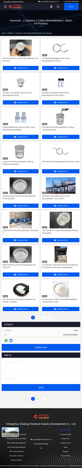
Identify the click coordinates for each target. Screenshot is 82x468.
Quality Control (66, 443)
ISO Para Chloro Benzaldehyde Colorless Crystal (60, 162)
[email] (11, 340)
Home (4, 33)
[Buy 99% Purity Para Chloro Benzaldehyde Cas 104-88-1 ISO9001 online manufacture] (21, 289)
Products (11, 33)
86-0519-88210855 (72, 1)
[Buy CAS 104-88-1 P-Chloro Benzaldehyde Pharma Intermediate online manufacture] (60, 220)
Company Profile (65, 434)
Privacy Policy (65, 456)
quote (71, 6)
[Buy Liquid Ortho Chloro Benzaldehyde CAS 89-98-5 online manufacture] (21, 220)
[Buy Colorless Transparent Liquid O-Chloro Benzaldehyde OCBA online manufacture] (21, 82)
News (65, 447)
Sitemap (65, 451)
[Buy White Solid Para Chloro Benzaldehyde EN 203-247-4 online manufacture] (21, 254)
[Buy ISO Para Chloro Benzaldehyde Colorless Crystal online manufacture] (60, 151)
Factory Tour (65, 438)
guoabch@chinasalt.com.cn (49, 1)
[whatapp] (6, 340)
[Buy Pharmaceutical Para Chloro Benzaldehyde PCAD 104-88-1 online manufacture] (21, 185)
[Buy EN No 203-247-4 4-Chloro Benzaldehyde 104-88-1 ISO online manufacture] (21, 48)
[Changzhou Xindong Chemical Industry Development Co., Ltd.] (15, 6)
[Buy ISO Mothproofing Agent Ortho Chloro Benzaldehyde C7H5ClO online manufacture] (60, 48)
